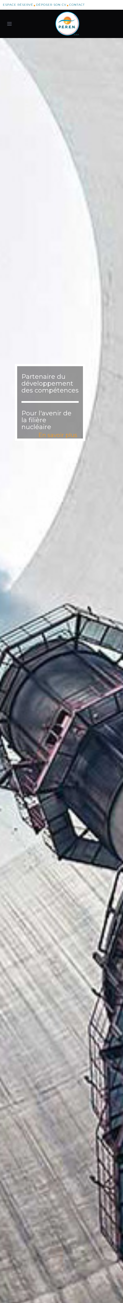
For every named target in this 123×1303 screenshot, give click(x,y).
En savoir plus (57, 435)
